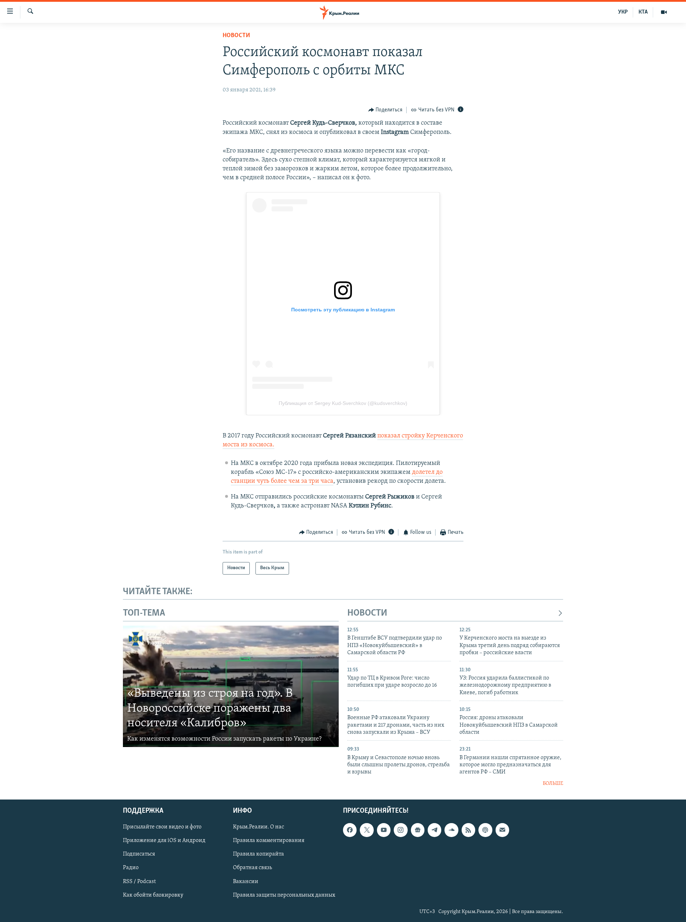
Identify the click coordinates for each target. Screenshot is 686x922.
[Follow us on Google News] (417, 830)
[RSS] (468, 830)
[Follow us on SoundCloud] (451, 830)
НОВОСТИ (367, 613)
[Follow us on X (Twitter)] (366, 830)
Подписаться (139, 854)
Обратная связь (252, 868)
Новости (236, 35)
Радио (131, 868)
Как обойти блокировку (153, 895)
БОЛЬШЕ (553, 783)
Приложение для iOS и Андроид (164, 841)
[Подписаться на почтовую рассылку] (502, 830)
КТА (643, 12)
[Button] (385, 110)
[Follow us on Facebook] (350, 830)
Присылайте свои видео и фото (162, 827)
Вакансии (245, 882)
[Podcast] (485, 830)
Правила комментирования (268, 841)
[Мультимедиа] (664, 12)
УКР (623, 12)
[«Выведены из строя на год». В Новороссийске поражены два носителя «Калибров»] (231, 686)
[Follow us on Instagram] (400, 830)
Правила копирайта (258, 854)
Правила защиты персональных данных (284, 895)
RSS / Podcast (139, 882)
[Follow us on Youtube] (384, 830)
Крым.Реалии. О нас (258, 827)
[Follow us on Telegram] (434, 830)
